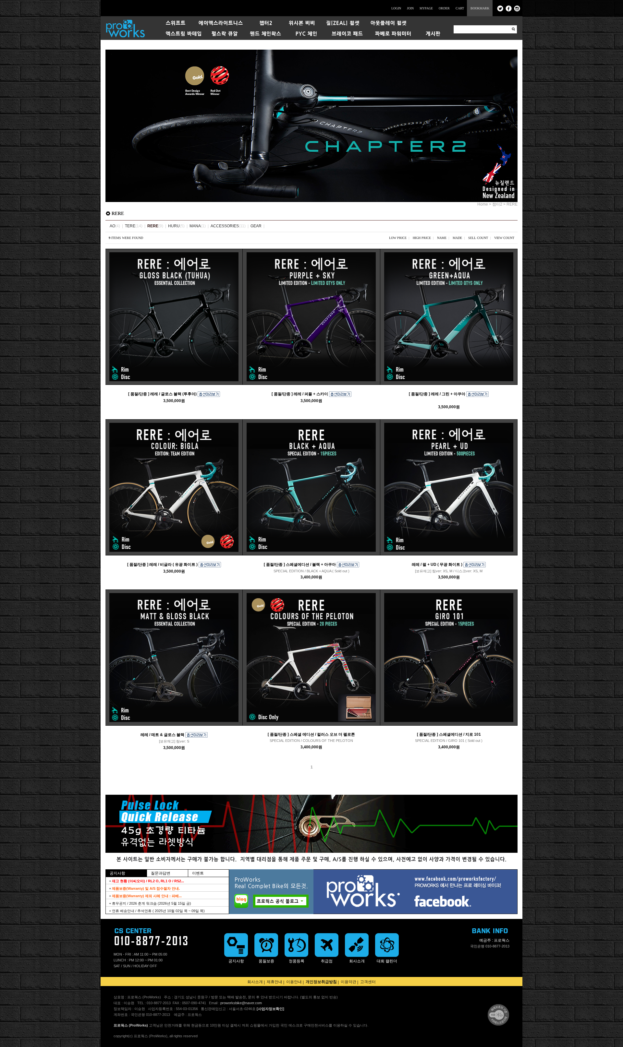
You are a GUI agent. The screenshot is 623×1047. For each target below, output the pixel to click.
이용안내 (294, 982)
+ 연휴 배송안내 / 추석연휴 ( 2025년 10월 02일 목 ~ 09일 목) (157, 911)
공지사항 (117, 873)
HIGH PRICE (422, 238)
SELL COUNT (478, 238)
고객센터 (368, 982)
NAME (441, 238)
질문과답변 (160, 873)
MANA (195, 226)
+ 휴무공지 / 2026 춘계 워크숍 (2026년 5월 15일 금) (150, 903)
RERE (512, 204)
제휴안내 (274, 982)
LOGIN (396, 8)
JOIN (410, 8)
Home (482, 204)
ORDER (444, 8)
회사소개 (255, 982)
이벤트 (198, 873)
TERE (130, 226)
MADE (457, 238)
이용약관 (348, 982)
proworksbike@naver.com (241, 1003)
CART (460, 8)
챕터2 (497, 204)
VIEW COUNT (504, 238)
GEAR (256, 226)
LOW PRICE (398, 238)
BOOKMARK (479, 8)
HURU (174, 226)
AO (112, 226)
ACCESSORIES (225, 226)
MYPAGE (426, 8)
